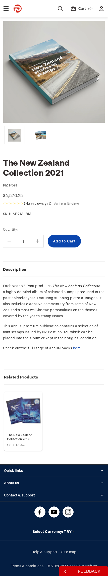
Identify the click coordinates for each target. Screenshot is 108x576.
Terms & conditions (27, 566)
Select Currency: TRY (53, 531)
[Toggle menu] (6, 9)
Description (14, 269)
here (77, 348)
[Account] (101, 8)
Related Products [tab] (21, 377)
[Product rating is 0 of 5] (13, 204)
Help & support (44, 552)
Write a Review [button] (66, 204)
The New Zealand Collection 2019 (19, 437)
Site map (69, 552)
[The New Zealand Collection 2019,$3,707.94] (23, 410)
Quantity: (10, 229)
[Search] (60, 8)
